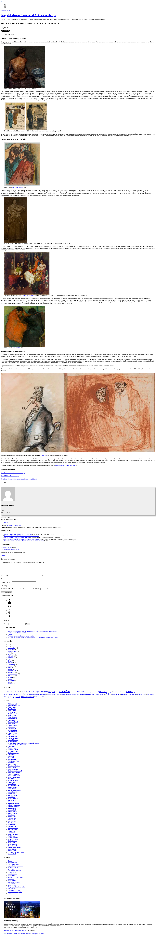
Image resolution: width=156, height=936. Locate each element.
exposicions (11, 664)
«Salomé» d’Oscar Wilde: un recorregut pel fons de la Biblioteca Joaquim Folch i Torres (33, 637)
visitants (10, 683)
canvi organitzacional (91, 692)
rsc (9, 682)
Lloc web (3, 585)
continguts (109, 692)
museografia (49, 694)
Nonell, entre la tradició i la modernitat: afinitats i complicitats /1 (19, 479)
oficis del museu (12, 674)
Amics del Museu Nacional (27, 692)
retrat (145, 694)
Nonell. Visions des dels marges (10, 476)
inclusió (10, 669)
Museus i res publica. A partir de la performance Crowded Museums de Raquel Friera (32, 631)
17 (8, 644)
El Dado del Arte (13, 867)
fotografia (21, 694)
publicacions (11, 675)
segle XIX (9, 697)
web (35, 697)
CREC (10, 659)
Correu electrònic (6, 582)
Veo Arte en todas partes (15, 892)
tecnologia (25, 696)
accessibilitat (11, 648)
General (10, 666)
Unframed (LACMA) (14, 890)
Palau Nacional (73, 694)
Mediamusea (11, 875)
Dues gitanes (16, 347)
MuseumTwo (12, 885)
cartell (97, 692)
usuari (31, 697)
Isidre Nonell (17, 525)
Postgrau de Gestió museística (16, 887)
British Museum (12, 862)
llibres (36, 694)
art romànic (74, 692)
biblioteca (10, 654)
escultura (129, 692)
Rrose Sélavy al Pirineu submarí (17, 633)
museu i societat (56, 694)
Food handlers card (6, 547)
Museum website (5, 10)
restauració (11, 680)
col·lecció (7, 522)
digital (9, 661)
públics (108, 694)
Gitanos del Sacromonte (28, 295)
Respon (3, 555)
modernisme (42, 694)
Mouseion (11, 879)
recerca (10, 677)
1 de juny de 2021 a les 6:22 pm (10, 549)
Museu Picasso (12, 880)
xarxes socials (40, 697)
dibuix (114, 692)
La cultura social (12, 874)
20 (8, 646)
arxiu (9, 653)
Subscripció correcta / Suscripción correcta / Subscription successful (25, 933)
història (27, 694)
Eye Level (11, 869)
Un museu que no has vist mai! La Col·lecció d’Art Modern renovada (24, 541)
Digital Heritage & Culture (15, 866)
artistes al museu (12, 651)
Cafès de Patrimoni (13, 864)
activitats (10, 649)
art (47, 692)
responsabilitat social (128, 694)
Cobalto (10, 634)
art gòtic (51, 692)
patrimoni (81, 694)
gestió (9, 667)
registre (10, 679)
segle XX (16, 697)
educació (10, 662)
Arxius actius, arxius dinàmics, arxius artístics (21, 636)
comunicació (11, 657)
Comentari (4, 576)
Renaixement (116, 694)
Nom (3, 579)
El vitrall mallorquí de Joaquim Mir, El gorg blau (18, 534)
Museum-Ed (11, 883)
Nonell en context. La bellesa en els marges (65, 465)
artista (56, 692)
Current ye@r (5, 595)
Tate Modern (11, 888)
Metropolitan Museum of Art (16, 877)
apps (35, 691)
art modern (10, 525)
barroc (79, 692)
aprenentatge (41, 692)
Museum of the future (14, 882)
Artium (10, 861)
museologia (11, 672)
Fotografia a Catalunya (14, 870)
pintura (88, 694)
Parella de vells (43, 455)
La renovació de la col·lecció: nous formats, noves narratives (21, 536)
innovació (32, 694)
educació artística (121, 692)
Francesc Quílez (8, 505)
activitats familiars (15, 692)
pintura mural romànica (97, 694)
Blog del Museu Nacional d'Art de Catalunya (28, 15)
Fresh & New (12, 872)
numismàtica (65, 694)
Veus (9, 893)
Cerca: (6, 624)
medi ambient (12, 670)
